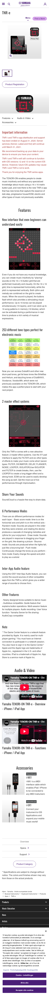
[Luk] (46, 931)
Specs (23, 847)
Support (23, 854)
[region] (24, 961)
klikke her (24, 963)
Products (43, 894)
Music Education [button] (8, 908)
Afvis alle (24, 982)
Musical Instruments (12, 894)
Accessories (7, 122)
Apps (6, 896)
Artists (4, 921)
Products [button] (5, 902)
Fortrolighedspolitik (18, 970)
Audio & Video (24, 118)
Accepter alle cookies (24, 990)
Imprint (6, 970)
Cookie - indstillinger (24, 975)
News (4, 914)
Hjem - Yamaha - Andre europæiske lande (17, 891)
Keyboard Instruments (29, 894)
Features (6, 118)
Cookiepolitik (32, 970)
